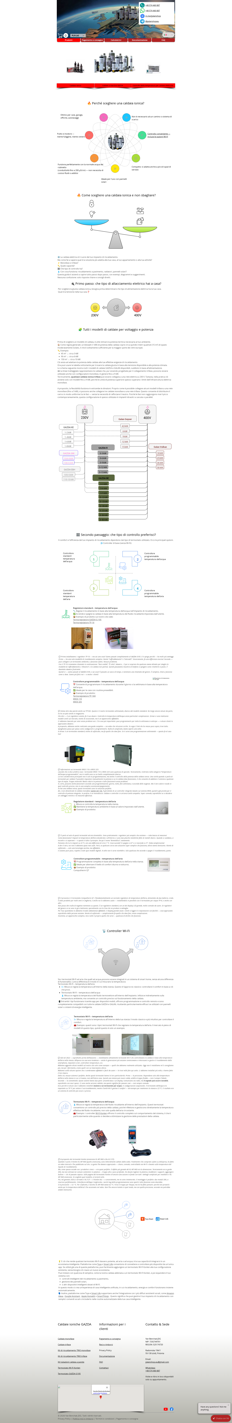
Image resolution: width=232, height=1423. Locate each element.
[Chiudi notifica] (228, 1405)
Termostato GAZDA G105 (69, 1373)
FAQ (101, 1362)
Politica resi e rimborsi (83, 1418)
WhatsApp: (150, 1368)
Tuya (99, 1264)
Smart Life (108, 1264)
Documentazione (107, 1356)
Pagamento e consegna (110, 1338)
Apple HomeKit (88, 1296)
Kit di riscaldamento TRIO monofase (74, 1350)
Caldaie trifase (64, 1344)
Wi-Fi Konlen (101, 1113)
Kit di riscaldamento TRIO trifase (72, 1356)
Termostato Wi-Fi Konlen (69, 1368)
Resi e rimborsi (106, 1344)
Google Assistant (72, 1296)
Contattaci (104, 1368)
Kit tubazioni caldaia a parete (71, 1362)
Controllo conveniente (158, 133)
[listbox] (78, 35)
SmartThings (103, 1296)
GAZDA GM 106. (97, 791)
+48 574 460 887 (152, 5)
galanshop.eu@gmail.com (157, 1362)
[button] (63, 35)
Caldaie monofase (66, 1338)
